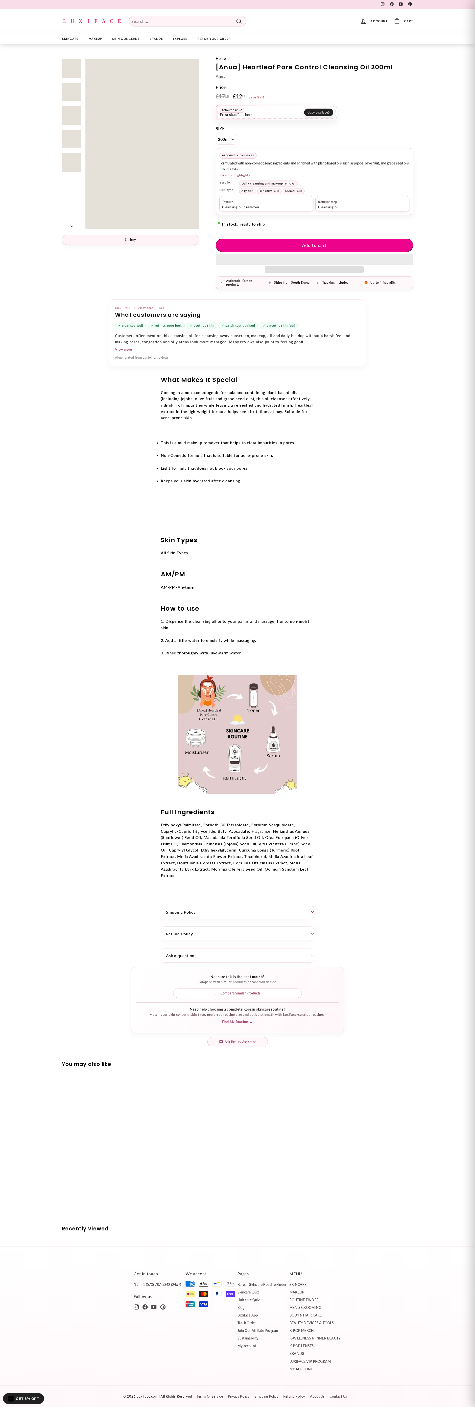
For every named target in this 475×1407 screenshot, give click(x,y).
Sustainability (248, 1338)
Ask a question (180, 955)
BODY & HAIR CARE (305, 1315)
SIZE (220, 128)
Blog (241, 1307)
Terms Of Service (210, 1396)
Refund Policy (179, 933)
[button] (314, 259)
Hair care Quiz (249, 1300)
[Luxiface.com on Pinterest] (163, 1307)
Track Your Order (214, 39)
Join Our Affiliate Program (258, 1330)
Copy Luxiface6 (319, 112)
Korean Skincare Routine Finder (262, 1284)
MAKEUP (95, 39)
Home (221, 59)
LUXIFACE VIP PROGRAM (310, 1361)
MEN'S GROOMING (305, 1307)
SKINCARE (70, 39)
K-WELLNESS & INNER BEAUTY (315, 1338)
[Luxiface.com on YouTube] (154, 1307)
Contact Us (338, 1396)
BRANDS (156, 39)
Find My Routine (237, 1022)
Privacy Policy (239, 1396)
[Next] (72, 224)
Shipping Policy (181, 912)
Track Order (247, 1323)
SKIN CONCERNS (126, 39)
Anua (221, 76)
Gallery (130, 239)
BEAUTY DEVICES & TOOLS (311, 1323)
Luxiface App (248, 1315)
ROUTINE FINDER (304, 1300)
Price (221, 87)
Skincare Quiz (248, 1292)
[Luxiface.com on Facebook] (145, 1307)
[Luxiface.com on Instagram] (136, 1307)
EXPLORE (180, 39)
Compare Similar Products (240, 993)
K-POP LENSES (301, 1346)
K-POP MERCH (301, 1330)
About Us (317, 1396)
